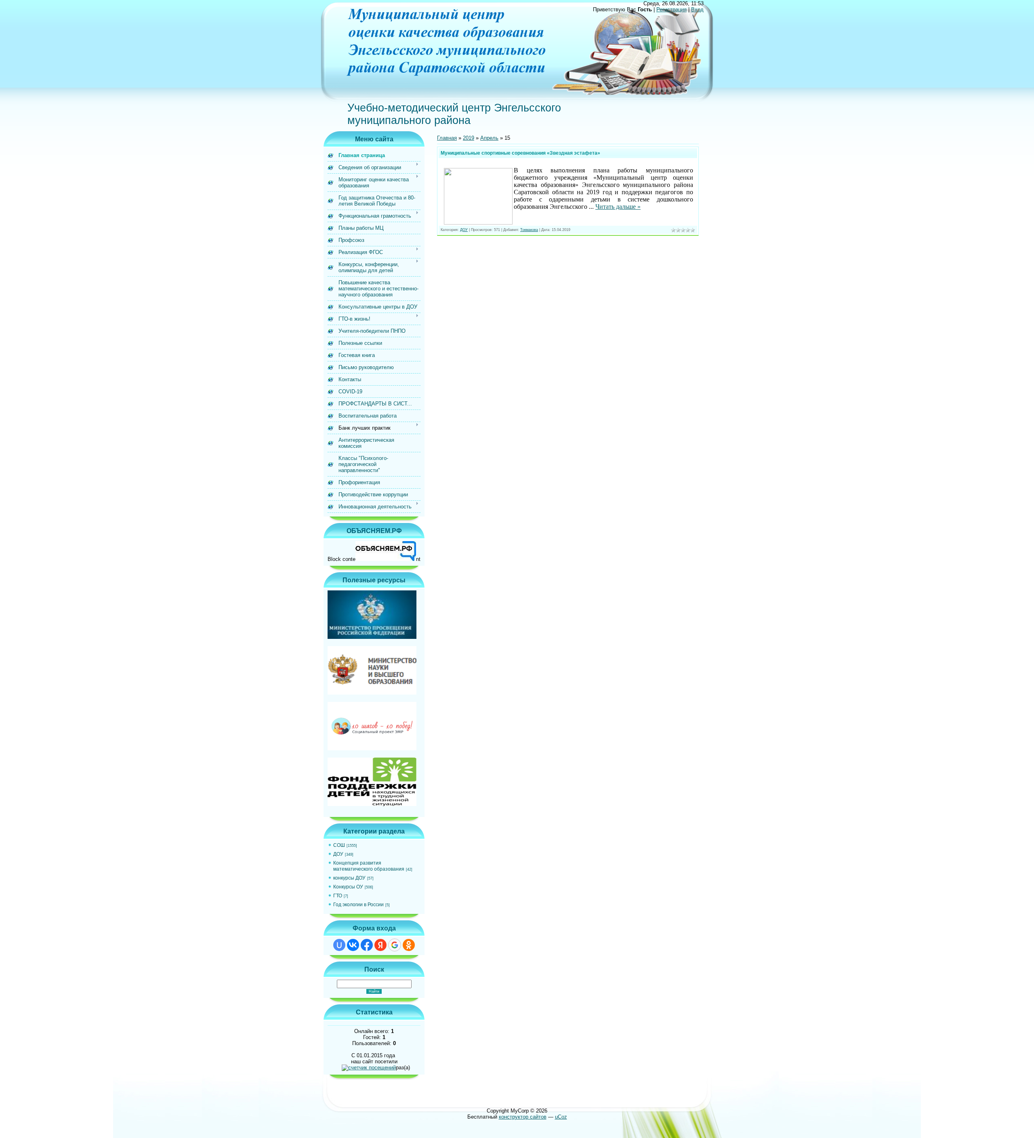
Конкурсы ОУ (348, 887)
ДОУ (338, 854)
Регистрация (671, 9)
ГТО (337, 896)
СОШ (339, 845)
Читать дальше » (618, 206)
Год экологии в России (358, 904)
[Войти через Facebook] (367, 945)
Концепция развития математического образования (368, 866)
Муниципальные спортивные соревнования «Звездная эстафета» (520, 153)
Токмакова (529, 230)
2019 (468, 138)
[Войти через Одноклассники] (409, 945)
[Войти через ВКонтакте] (353, 945)
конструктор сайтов (522, 1117)
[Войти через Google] (394, 945)
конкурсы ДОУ (349, 878)
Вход (697, 9)
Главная (447, 138)
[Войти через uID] (339, 945)
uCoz (561, 1117)
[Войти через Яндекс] (380, 945)
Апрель (489, 138)
